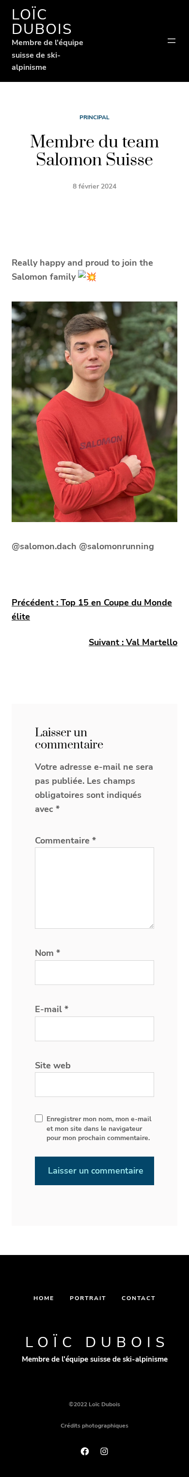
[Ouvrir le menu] (171, 41)
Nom (47, 953)
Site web (53, 1065)
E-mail (51, 1009)
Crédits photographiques (94, 1425)
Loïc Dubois (42, 22)
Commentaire (65, 840)
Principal (94, 117)
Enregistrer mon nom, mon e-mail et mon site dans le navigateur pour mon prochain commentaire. (99, 1128)
